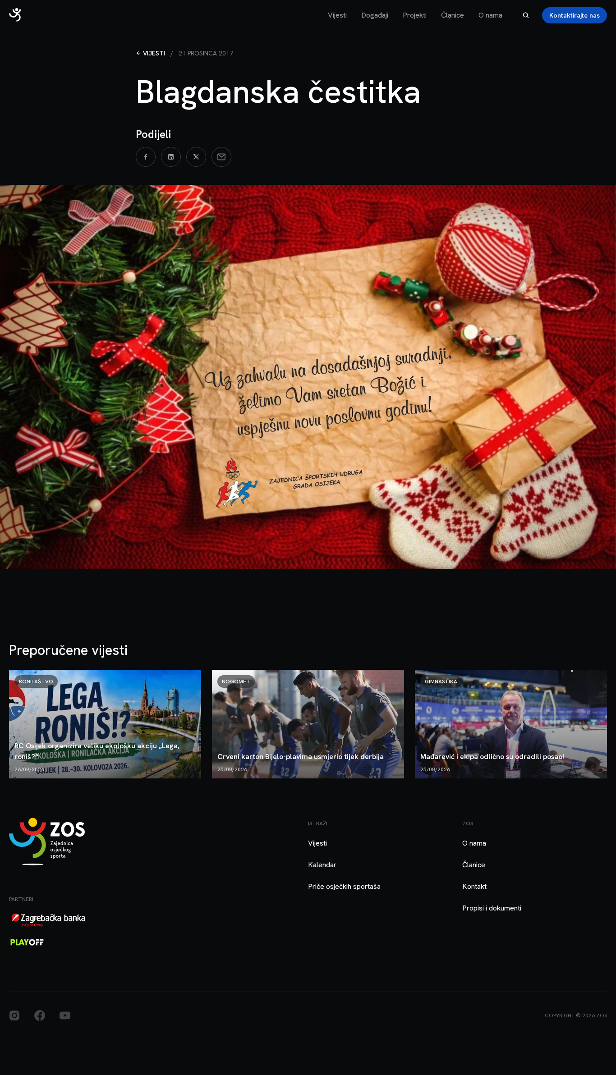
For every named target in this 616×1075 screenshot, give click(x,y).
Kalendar (322, 864)
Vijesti (337, 15)
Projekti (415, 15)
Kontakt (474, 886)
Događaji (374, 15)
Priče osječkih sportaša (344, 886)
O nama (490, 15)
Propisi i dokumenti (491, 908)
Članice (452, 15)
